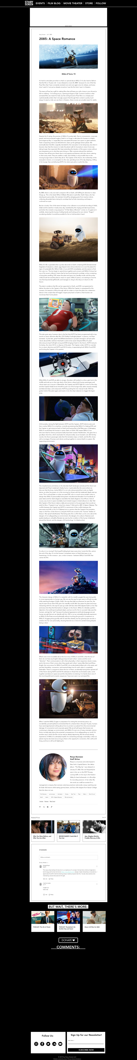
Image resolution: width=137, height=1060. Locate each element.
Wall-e (84, 794)
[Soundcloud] (54, 1044)
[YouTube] (60, 1044)
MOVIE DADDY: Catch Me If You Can (68, 837)
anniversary (52, 794)
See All (104, 817)
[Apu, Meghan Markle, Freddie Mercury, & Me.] (94, 826)
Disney (66, 794)
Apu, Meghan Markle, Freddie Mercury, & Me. (92, 837)
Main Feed (52, 801)
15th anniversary (68, 797)
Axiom (47, 797)
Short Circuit (92, 794)
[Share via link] (51, 807)
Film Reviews (43, 794)
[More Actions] (97, 866)
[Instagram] (36, 1044)
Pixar (79, 794)
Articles (41, 801)
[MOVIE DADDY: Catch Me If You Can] (68, 826)
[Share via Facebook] (40, 807)
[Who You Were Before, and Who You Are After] (42, 826)
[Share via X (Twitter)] (44, 807)
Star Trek (73, 794)
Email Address (71, 1040)
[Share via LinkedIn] (47, 807)
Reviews (46, 801)
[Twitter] (48, 1044)
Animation (60, 794)
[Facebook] (42, 1044)
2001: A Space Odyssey (56, 797)
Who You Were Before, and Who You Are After (42, 837)
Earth (41, 797)
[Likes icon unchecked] (44, 879)
